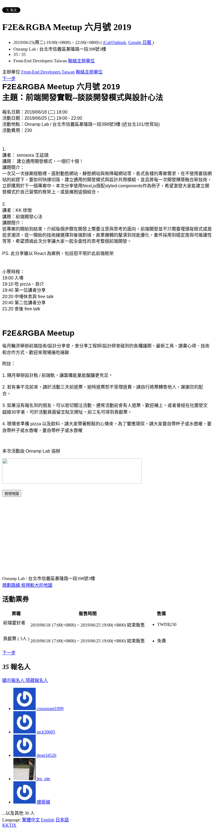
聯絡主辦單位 (81, 60)
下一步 (9, 78)
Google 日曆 (140, 42)
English (47, 819)
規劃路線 (11, 585)
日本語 (62, 819)
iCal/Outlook (114, 42)
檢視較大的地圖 (36, 585)
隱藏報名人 (37, 680)
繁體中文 (31, 819)
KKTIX (9, 825)
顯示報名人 (14, 680)
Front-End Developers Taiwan (48, 72)
